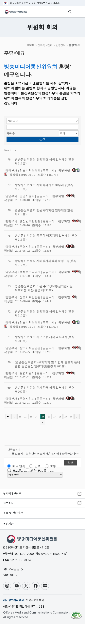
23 (31, 416)
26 (49, 416)
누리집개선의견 (12, 494)
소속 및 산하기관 (13, 513)
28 (60, 416)
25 (43, 416)
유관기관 (8, 524)
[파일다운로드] (74, 170)
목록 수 (11, 133)
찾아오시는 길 (11, 569)
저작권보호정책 (35, 600)
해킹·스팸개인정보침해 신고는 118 (23, 606)
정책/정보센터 (45, 45)
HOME (30, 45)
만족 (38, 466)
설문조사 (8, 503)
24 (36, 416)
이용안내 (8, 575)
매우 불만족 (38, 470)
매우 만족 (18, 466)
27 (54, 416)
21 (20, 416)
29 (65, 416)
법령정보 (60, 45)
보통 (53, 466)
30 (71, 416)
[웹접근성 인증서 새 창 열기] (76, 614)
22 (25, 416)
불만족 (16, 470)
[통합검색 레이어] (70, 12)
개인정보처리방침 (13, 600)
